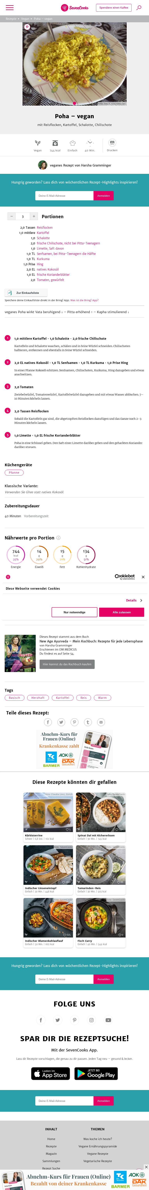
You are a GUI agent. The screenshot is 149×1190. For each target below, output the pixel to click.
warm (102, 698)
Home (51, 1139)
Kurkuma (43, 259)
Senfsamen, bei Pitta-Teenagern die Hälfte (66, 254)
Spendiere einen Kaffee (113, 7)
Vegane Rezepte (97, 1154)
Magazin (51, 1154)
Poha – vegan (43, 19)
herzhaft (38, 698)
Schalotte (43, 238)
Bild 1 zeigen (74, 103)
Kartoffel (43, 233)
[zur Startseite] (74, 8)
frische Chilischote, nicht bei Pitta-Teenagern (68, 243)
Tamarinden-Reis (89, 888)
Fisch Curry (85, 941)
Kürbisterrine (33, 835)
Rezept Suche (51, 1168)
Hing (40, 264)
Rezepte (11, 19)
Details (131, 600)
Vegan (25, 19)
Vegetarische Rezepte (97, 1161)
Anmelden (103, 195)
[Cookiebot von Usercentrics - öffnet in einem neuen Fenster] (118, 577)
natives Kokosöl (48, 269)
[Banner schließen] (143, 577)
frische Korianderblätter (53, 275)
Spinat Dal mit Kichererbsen (96, 835)
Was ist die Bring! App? (84, 300)
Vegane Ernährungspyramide (98, 1146)
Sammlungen (51, 1161)
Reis (84, 698)
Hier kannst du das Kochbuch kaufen (67, 664)
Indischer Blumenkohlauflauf (44, 941)
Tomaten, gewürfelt (50, 280)
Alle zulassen (122, 612)
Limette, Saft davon (50, 248)
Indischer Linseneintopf (40, 888)
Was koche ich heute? (97, 1139)
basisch (14, 698)
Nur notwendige (74, 612)
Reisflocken (45, 227)
